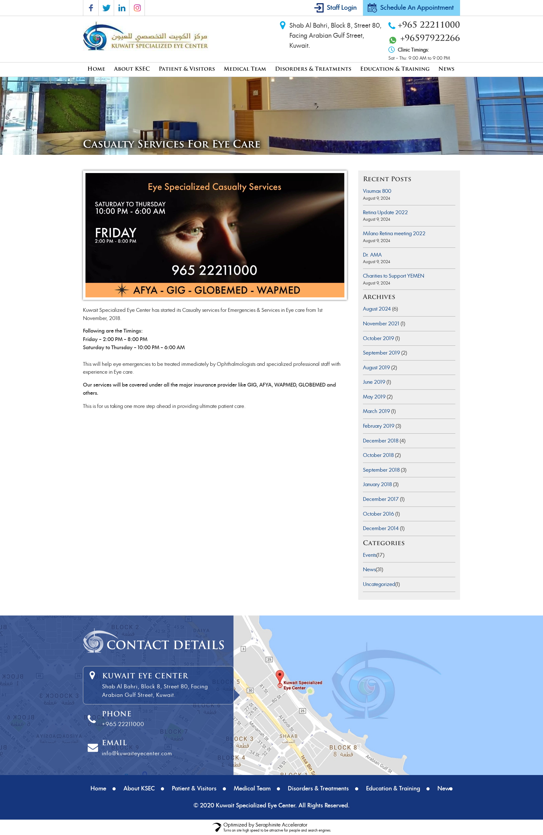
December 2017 (381, 499)
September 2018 (381, 470)
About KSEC (132, 69)
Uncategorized (379, 584)
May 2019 (374, 396)
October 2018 (378, 455)
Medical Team (245, 69)
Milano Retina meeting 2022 (394, 233)
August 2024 (377, 309)
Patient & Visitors (187, 69)
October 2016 (378, 514)
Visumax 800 (377, 191)
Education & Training (395, 69)
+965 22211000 (429, 25)
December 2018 (380, 440)
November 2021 (381, 323)
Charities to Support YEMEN (393, 276)
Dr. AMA (372, 255)
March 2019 (376, 411)
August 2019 (376, 367)
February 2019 (378, 426)
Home (96, 69)
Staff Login (342, 8)
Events (369, 555)
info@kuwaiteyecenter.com (137, 753)
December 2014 (381, 528)
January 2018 (377, 484)
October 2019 (378, 338)
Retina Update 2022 (385, 212)
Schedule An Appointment (417, 8)
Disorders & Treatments (313, 69)
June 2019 (374, 382)
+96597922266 (430, 39)
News (446, 69)
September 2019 (381, 353)
